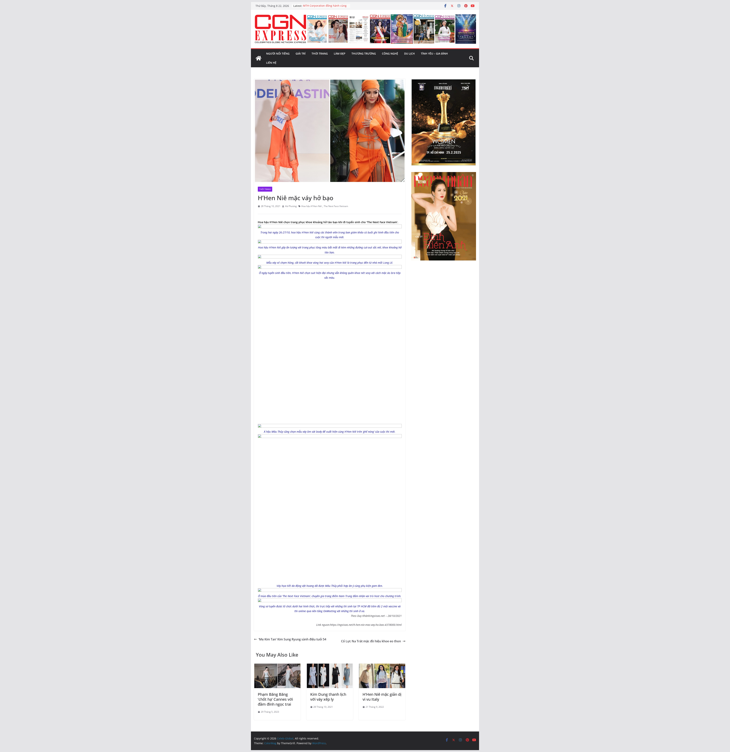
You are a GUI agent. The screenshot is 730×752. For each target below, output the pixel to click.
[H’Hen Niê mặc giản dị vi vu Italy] (382, 666)
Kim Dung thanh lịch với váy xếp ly (328, 697)
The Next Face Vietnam (336, 206)
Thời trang (320, 53)
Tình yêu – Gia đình (434, 53)
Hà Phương (291, 206)
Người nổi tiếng (278, 53)
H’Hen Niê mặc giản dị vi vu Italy (382, 697)
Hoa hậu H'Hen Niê (311, 206)
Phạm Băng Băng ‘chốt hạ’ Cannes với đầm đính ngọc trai (275, 699)
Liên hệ (271, 62)
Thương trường (364, 53)
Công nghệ (390, 53)
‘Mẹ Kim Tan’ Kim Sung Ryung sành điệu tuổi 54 (292, 639)
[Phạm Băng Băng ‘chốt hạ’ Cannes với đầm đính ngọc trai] (277, 666)
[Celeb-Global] (258, 58)
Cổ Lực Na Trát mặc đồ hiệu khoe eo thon (371, 641)
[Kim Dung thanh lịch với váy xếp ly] (329, 666)
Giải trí (300, 53)
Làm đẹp (339, 53)
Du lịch (409, 53)
